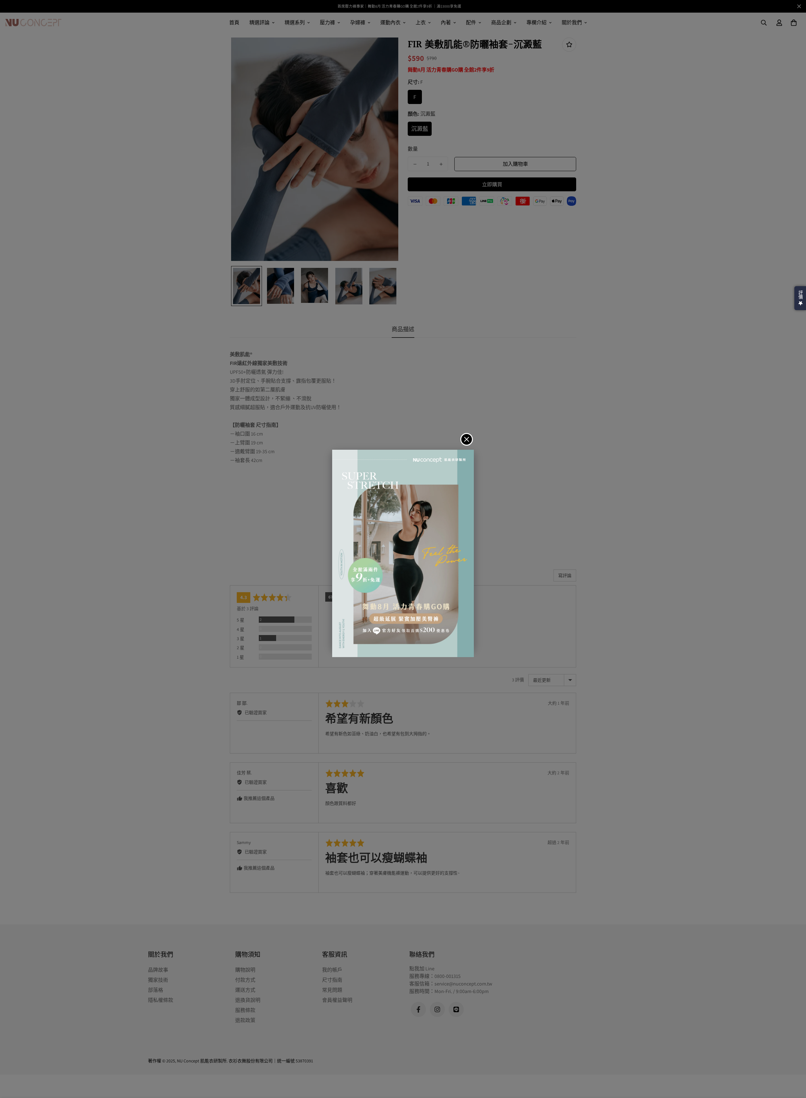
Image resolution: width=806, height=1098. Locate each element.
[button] (800, 298)
